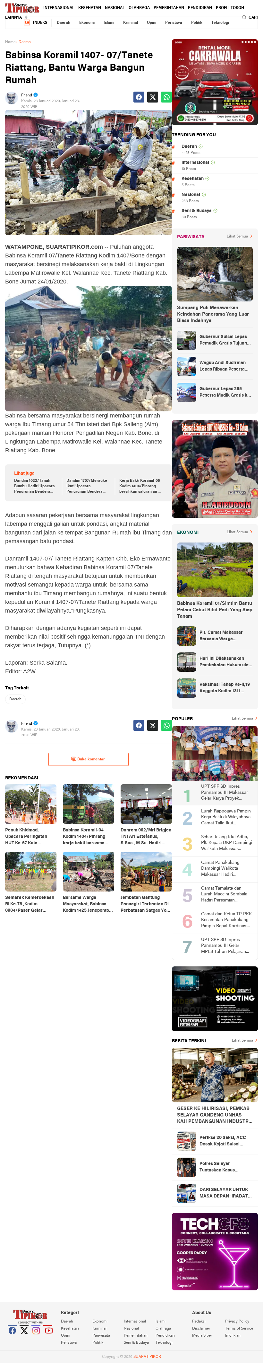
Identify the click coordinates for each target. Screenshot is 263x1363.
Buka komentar (91, 759)
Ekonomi (87, 23)
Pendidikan (200, 8)
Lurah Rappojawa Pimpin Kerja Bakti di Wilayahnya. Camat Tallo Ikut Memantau (226, 818)
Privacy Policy (237, 1321)
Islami (109, 23)
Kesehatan (89, 8)
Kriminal (130, 23)
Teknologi (220, 23)
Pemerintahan (169, 8)
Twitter (24, 1339)
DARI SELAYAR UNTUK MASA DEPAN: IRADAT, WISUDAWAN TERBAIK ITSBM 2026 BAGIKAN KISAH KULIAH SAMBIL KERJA (224, 1194)
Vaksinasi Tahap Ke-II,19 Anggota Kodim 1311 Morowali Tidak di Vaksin (225, 688)
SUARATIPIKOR (147, 1357)
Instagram (36, 1339)
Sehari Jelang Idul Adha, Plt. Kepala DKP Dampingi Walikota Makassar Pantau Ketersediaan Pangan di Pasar (226, 843)
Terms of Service (239, 1329)
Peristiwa (173, 23)
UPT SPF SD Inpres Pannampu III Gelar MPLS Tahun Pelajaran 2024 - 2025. (223, 946)
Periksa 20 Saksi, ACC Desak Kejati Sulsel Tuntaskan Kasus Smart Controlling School (224, 1141)
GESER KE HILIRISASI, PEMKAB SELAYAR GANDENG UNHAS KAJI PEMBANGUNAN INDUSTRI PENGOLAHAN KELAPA (213, 1115)
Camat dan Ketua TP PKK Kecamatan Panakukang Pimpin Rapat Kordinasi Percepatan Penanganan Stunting (226, 920)
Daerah (63, 23)
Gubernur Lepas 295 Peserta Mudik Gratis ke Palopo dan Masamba (224, 393)
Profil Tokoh (230, 8)
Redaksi (199, 1321)
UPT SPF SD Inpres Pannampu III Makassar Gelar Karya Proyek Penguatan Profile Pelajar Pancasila (225, 793)
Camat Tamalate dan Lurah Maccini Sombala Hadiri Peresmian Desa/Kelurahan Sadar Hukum (224, 895)
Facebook (12, 1339)
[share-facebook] (138, 97)
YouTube (48, 1339)
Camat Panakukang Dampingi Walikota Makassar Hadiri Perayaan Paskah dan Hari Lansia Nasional (222, 869)
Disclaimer (201, 1329)
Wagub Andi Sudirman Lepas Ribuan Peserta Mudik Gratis (222, 367)
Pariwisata (101, 1336)
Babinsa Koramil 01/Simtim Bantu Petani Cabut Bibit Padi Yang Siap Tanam (214, 610)
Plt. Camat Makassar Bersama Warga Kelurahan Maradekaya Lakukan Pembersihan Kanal (223, 636)
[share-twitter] (152, 97)
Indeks (40, 23)
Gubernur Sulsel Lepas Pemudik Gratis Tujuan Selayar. (223, 341)
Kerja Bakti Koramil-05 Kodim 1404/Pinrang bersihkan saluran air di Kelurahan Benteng (140, 486)
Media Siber (202, 1336)
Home (10, 42)
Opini (151, 23)
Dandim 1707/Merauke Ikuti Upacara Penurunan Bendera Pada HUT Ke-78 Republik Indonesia (86, 486)
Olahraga (139, 8)
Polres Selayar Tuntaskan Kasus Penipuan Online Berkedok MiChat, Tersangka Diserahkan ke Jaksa (223, 1167)
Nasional (115, 8)
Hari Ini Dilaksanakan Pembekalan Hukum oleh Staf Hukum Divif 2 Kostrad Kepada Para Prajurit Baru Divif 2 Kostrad (225, 662)
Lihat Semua (237, 236)
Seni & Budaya (197, 211)
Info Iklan (233, 1336)
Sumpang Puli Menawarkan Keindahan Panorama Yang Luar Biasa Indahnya (213, 314)
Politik (196, 23)
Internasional (58, 8)
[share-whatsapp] (166, 97)
